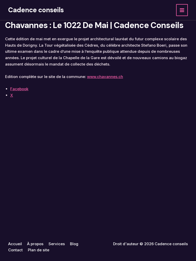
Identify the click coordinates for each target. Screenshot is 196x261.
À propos (35, 243)
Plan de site (38, 249)
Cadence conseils (36, 10)
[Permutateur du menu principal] (182, 10)
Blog (74, 243)
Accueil (15, 243)
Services (56, 243)
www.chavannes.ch (105, 76)
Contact (15, 249)
